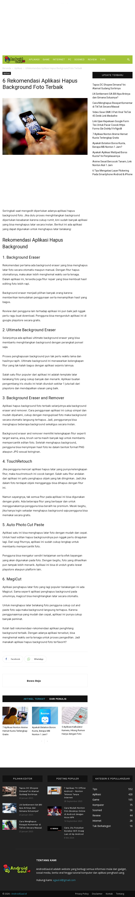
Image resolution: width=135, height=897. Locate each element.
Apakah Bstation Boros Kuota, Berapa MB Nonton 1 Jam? (44, 731)
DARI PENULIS (57, 699)
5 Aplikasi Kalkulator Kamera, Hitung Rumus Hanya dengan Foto (73, 730)
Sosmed (79, 59)
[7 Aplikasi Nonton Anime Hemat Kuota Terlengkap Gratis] (15, 715)
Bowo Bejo (34, 680)
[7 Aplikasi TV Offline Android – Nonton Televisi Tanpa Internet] (54, 790)
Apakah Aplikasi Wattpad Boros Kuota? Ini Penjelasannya (109, 154)
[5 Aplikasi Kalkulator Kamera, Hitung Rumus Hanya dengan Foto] (75, 715)
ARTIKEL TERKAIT (34, 699)
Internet (59, 59)
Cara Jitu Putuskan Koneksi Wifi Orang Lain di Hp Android (74, 831)
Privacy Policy (82, 893)
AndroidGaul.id (19, 893)
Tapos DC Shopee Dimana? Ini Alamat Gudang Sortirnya (109, 86)
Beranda (6, 68)
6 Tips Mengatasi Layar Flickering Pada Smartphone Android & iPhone (112, 172)
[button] (128, 59)
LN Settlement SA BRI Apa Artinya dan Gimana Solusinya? (111, 95)
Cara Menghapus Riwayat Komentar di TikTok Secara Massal (112, 105)
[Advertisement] (67, 28)
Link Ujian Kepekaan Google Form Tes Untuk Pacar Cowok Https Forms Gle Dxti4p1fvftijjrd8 (110, 125)
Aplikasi (34, 59)
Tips (102, 59)
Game (46, 59)
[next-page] (47, 741)
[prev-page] (41, 741)
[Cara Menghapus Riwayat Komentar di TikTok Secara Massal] (9, 825)
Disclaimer (97, 893)
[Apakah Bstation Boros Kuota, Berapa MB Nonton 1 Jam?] (45, 715)
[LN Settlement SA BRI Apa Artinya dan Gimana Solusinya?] (9, 808)
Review (92, 59)
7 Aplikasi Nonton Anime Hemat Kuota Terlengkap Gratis (15, 731)
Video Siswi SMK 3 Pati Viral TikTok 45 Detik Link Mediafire (111, 114)
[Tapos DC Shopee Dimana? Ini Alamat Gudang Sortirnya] (9, 791)
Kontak (109, 893)
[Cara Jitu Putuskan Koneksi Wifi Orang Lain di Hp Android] (54, 828)
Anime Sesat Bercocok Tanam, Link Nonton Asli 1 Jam (112, 163)
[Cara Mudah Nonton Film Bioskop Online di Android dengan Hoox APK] (54, 811)
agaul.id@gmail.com (64, 880)
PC (69, 59)
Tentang (120, 893)
